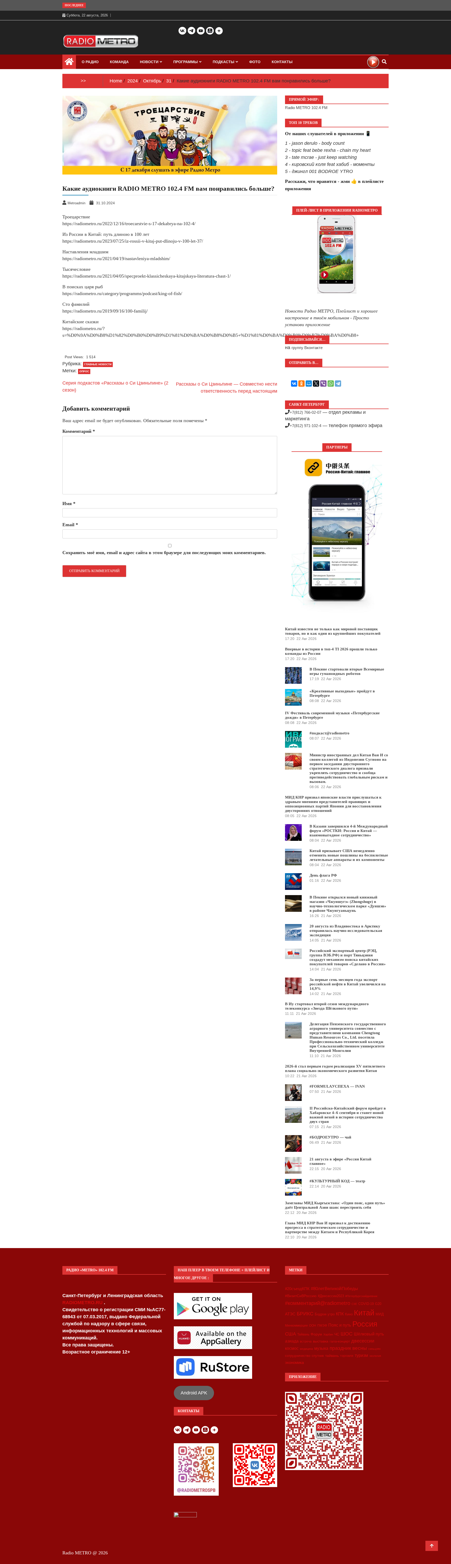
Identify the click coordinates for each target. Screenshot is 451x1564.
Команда (119, 62)
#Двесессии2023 (331, 1296)
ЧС (336, 1334)
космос (292, 1348)
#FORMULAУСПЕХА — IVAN (337, 1086)
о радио (90, 62)
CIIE (354, 1303)
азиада (292, 1341)
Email (70, 524)
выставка (320, 1341)
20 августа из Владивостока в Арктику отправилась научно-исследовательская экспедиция (346, 930)
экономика (294, 1362)
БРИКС (305, 1313)
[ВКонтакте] (294, 383)
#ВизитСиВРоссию (301, 1296)
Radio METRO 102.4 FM (306, 107)
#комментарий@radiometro (317, 1303)
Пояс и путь (339, 1325)
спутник (318, 1356)
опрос (84, 371)
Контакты (282, 62)
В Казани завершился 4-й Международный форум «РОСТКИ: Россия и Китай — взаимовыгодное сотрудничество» (349, 830)
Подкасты (223, 62)
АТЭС (290, 1314)
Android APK (194, 1392)
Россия (364, 1324)
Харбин (328, 1334)
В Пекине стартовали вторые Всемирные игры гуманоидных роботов (347, 671)
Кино (349, 1314)
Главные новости (97, 364)
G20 (378, 1304)
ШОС (347, 1334)
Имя (68, 503)
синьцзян (374, 1348)
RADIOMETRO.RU (83, 1302)
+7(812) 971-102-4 (305, 425)
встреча (306, 1341)
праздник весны (348, 1348)
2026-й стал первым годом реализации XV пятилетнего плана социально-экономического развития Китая (335, 1068)
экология (375, 1355)
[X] (316, 383)
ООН (312, 1325)
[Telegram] (338, 383)
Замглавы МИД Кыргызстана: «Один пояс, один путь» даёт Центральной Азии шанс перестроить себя (335, 1205)
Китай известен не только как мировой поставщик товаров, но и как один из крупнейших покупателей (333, 631)
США (290, 1334)
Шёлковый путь (369, 1334)
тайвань (332, 1355)
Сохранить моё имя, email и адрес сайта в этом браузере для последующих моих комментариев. (164, 552)
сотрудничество (297, 1356)
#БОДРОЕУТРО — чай (330, 1137)
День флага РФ (323, 875)
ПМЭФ (322, 1325)
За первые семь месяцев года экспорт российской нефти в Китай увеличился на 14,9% (348, 984)
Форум (316, 1334)
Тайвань (303, 1334)
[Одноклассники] (301, 383)
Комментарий (78, 431)
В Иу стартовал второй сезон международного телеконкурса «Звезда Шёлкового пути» (327, 1006)
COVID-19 (366, 1304)
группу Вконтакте (307, 347)
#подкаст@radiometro (329, 733)
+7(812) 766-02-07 (305, 412)
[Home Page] (69, 62)
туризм (361, 1355)
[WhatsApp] (331, 383)
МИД (380, 1314)
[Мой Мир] (309, 383)
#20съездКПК (297, 1289)
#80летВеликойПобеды (334, 1288)
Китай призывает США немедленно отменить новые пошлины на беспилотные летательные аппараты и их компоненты (349, 855)
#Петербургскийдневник (361, 1296)
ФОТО (254, 62)
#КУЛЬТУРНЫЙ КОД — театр (337, 1181)
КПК (340, 1314)
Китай (364, 1312)
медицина (306, 1348)
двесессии (362, 1341)
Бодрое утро (325, 1314)
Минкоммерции (296, 1325)
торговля (346, 1356)
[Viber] (323, 383)
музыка (321, 1348)
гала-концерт (340, 1341)
